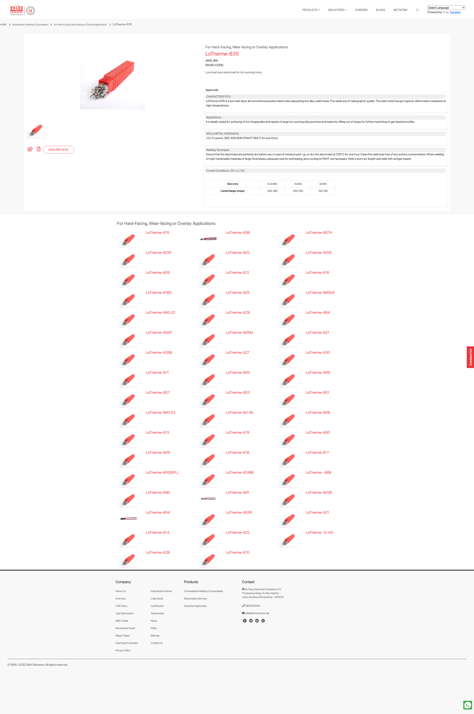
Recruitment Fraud (125, 628)
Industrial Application (195, 605)
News (154, 620)
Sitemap (155, 635)
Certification (157, 605)
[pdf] (38, 149)
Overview (121, 598)
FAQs (154, 628)
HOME (3, 24)
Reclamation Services (195, 598)
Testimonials (157, 613)
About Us (121, 591)
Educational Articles (161, 591)
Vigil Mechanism (125, 613)
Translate (455, 12)
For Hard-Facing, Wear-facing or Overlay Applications (80, 24)
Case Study (157, 598)
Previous (21, 77)
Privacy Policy (123, 650)
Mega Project (123, 635)
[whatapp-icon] (467, 705)
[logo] (22, 10)
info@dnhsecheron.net (257, 613)
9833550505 (252, 605)
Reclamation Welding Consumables (30, 24)
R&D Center (122, 620)
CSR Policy (121, 605)
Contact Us (157, 642)
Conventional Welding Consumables (203, 591)
